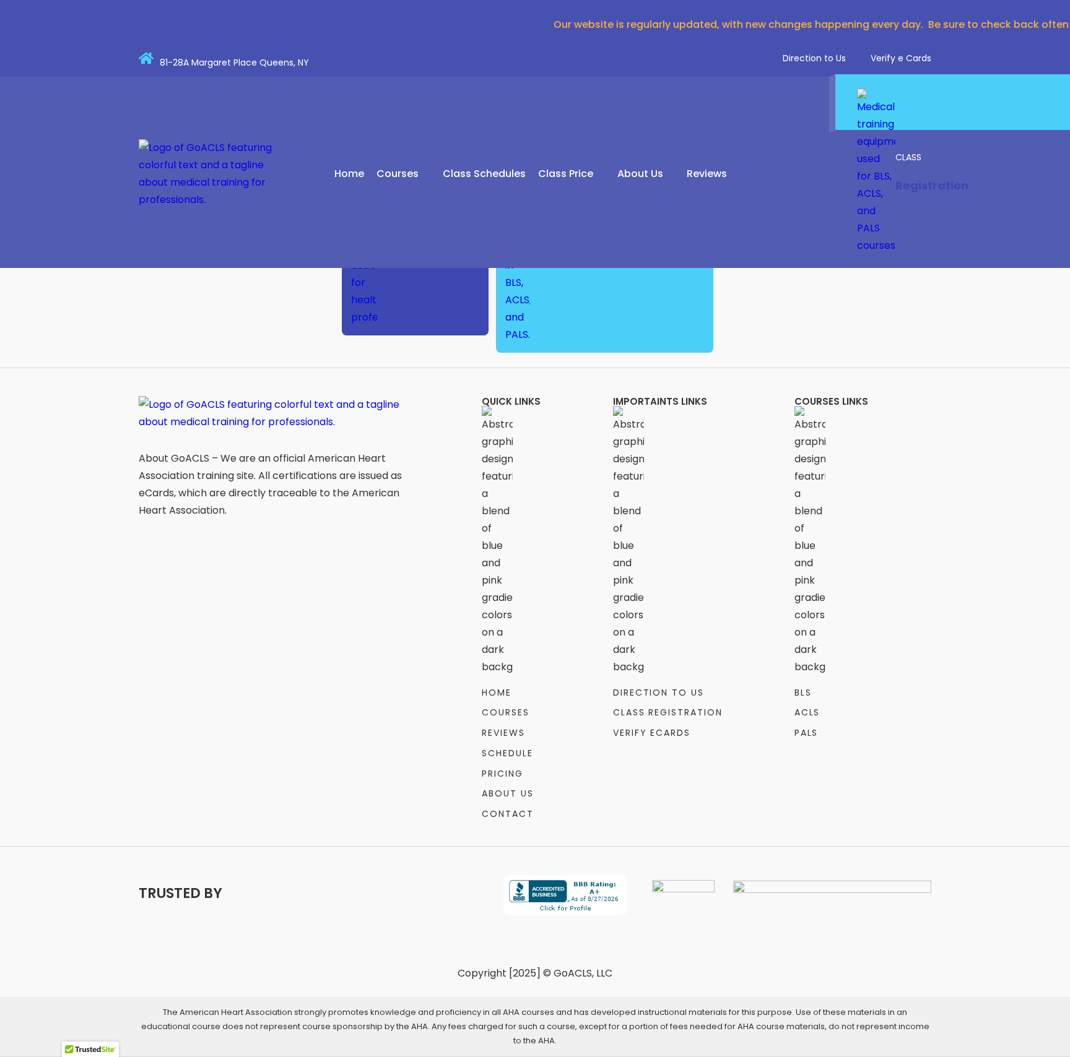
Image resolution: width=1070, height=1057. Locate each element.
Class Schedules (484, 174)
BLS (803, 692)
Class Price (565, 174)
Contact (508, 813)
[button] (403, 174)
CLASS (908, 157)
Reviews (707, 174)
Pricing (502, 773)
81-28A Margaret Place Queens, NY (234, 62)
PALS (806, 732)
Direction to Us (814, 58)
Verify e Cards (901, 58)
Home (349, 174)
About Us (640, 174)
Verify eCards (651, 732)
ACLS (807, 712)
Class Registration (668, 712)
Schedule (507, 753)
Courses (397, 174)
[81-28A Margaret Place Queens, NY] (146, 58)
